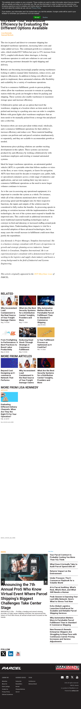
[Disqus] (28, 452)
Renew (17, 686)
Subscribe (18, 681)
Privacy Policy (36, 8)
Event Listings (6, 686)
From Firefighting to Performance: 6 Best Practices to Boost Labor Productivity (9, 345)
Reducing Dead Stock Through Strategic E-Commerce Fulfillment (26, 345)
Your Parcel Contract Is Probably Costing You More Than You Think (62, 557)
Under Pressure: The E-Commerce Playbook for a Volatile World (62, 580)
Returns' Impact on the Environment (60, 572)
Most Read (50, 551)
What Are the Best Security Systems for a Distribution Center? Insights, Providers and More (27, 314)
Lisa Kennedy (6, 33)
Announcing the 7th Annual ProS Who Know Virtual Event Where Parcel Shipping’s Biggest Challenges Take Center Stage (24, 596)
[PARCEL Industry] (12, 668)
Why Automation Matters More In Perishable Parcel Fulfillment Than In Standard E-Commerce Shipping (45, 315)
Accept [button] (37, 17)
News (3, 552)
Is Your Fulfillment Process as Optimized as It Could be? (45, 343)
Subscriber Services (21, 677)
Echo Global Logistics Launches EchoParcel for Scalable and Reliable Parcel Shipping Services (63, 609)
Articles (25, 356)
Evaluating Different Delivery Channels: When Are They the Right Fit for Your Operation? (9, 410)
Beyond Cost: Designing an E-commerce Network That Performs (8, 375)
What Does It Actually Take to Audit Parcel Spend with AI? (63, 565)
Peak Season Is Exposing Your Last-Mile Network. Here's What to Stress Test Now (64, 599)
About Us (4, 684)
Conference (32, 681)
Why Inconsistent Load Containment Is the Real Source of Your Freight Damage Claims (9, 314)
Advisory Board (33, 684)
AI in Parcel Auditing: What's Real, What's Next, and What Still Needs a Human (63, 589)
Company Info (5, 677)
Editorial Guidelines (7, 694)
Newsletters (19, 684)
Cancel (18, 692)
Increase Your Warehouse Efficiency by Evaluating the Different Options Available (24, 24)
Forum (30, 677)
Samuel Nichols (7, 35)
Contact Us (5, 689)
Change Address (20, 689)
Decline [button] (45, 17)
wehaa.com (75, 690)
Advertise (4, 681)
